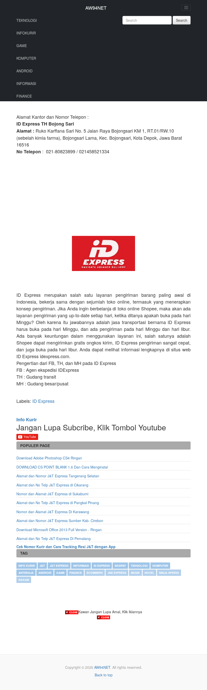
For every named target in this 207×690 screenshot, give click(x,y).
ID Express (43, 401)
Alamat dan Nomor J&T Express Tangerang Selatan (57, 475)
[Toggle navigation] (186, 7)
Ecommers (95, 573)
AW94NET (96, 7)
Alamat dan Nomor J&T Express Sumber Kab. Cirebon (59, 520)
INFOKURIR (26, 32)
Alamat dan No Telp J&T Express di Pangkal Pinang (57, 502)
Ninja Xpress (169, 573)
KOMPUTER (26, 58)
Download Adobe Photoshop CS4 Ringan (49, 457)
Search (181, 20)
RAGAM (23, 580)
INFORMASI (26, 83)
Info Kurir (26, 566)
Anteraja (26, 573)
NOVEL (149, 573)
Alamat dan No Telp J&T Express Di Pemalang (53, 538)
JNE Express (117, 573)
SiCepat (120, 566)
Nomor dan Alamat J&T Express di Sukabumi (52, 493)
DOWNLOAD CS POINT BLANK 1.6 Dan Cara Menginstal (62, 467)
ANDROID (24, 70)
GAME (21, 45)
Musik (135, 573)
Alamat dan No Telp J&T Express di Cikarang (52, 484)
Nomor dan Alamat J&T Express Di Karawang (52, 511)
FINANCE (24, 95)
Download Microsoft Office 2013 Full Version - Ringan (59, 529)
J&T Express (59, 566)
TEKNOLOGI (26, 20)
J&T (42, 566)
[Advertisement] (103, 195)
